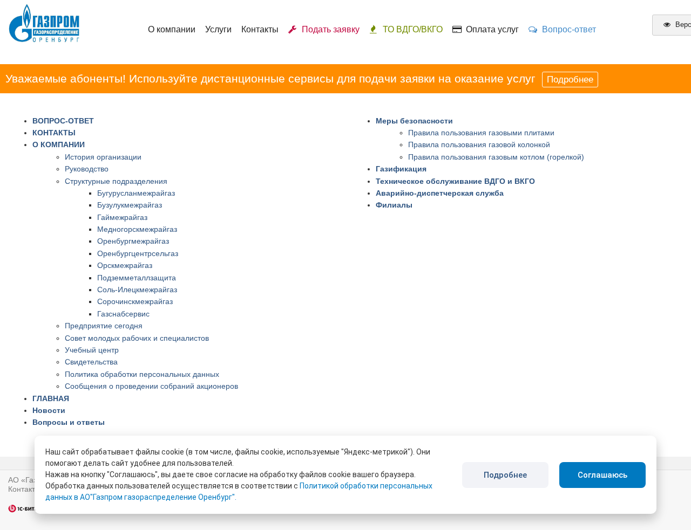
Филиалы (394, 205)
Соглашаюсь (602, 475)
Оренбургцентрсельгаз (137, 253)
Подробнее (570, 79)
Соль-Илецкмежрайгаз (137, 289)
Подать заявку (328, 29)
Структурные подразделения (116, 181)
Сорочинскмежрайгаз (135, 301)
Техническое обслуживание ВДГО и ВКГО (455, 181)
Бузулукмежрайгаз (129, 205)
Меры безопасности (414, 120)
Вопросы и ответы (68, 422)
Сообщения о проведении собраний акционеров (151, 386)
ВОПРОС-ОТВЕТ (63, 120)
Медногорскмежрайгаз (137, 229)
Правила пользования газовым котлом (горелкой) (496, 157)
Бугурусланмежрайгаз (136, 193)
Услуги (218, 29)
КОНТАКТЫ (54, 132)
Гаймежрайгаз (122, 217)
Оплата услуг (490, 29)
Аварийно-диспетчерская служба (440, 193)
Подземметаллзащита (136, 277)
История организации (103, 157)
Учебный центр (92, 350)
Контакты (260, 29)
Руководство (87, 168)
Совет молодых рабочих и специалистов (137, 338)
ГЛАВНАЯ (50, 398)
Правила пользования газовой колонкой (479, 144)
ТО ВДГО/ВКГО (413, 29)
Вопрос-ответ (567, 29)
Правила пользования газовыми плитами (481, 132)
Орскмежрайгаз (124, 265)
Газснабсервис (123, 313)
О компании (171, 29)
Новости (48, 410)
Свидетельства (91, 361)
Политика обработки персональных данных (142, 374)
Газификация (401, 168)
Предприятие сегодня (104, 325)
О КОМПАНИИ (58, 144)
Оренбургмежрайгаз (133, 241)
